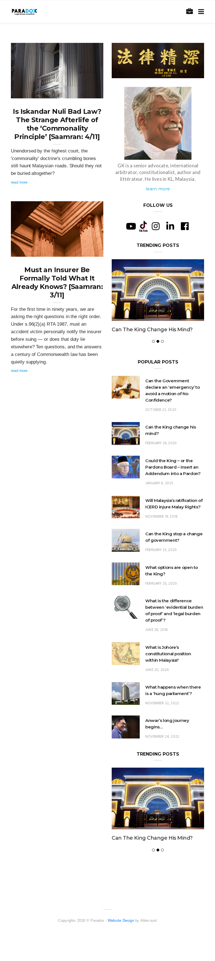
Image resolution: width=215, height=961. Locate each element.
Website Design (121, 920)
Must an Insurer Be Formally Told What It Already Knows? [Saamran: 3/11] (57, 282)
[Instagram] (155, 226)
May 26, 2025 (85, 251)
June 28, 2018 (156, 630)
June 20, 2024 (157, 670)
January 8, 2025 (159, 483)
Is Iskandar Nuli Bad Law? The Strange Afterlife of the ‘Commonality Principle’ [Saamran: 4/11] (57, 124)
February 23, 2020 (161, 550)
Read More (19, 182)
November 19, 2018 (161, 517)
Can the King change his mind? (152, 329)
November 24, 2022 (162, 737)
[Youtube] (131, 226)
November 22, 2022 (162, 703)
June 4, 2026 (86, 92)
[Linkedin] (170, 226)
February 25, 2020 (161, 584)
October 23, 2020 (160, 410)
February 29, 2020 (161, 443)
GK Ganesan (33, 92)
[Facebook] (184, 226)
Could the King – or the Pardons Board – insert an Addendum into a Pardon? (172, 467)
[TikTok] (143, 226)
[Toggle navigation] (200, 11)
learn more (158, 188)
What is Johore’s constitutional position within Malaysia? (168, 654)
